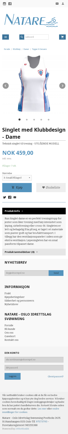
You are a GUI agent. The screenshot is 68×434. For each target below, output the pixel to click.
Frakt (8, 293)
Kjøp (19, 187)
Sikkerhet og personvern (19, 300)
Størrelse (7, 173)
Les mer (42, 408)
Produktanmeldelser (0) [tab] (20, 252)
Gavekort (10, 336)
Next (65, 85)
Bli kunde (10, 329)
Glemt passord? (55, 376)
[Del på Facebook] (9, 197)
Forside (7, 49)
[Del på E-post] (15, 197)
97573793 (41, 421)
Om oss (9, 332)
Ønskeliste (52, 187)
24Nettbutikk (22, 428)
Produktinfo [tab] (12, 211)
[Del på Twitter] (4, 197)
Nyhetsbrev (11, 304)
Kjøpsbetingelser (15, 297)
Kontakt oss (11, 340)
